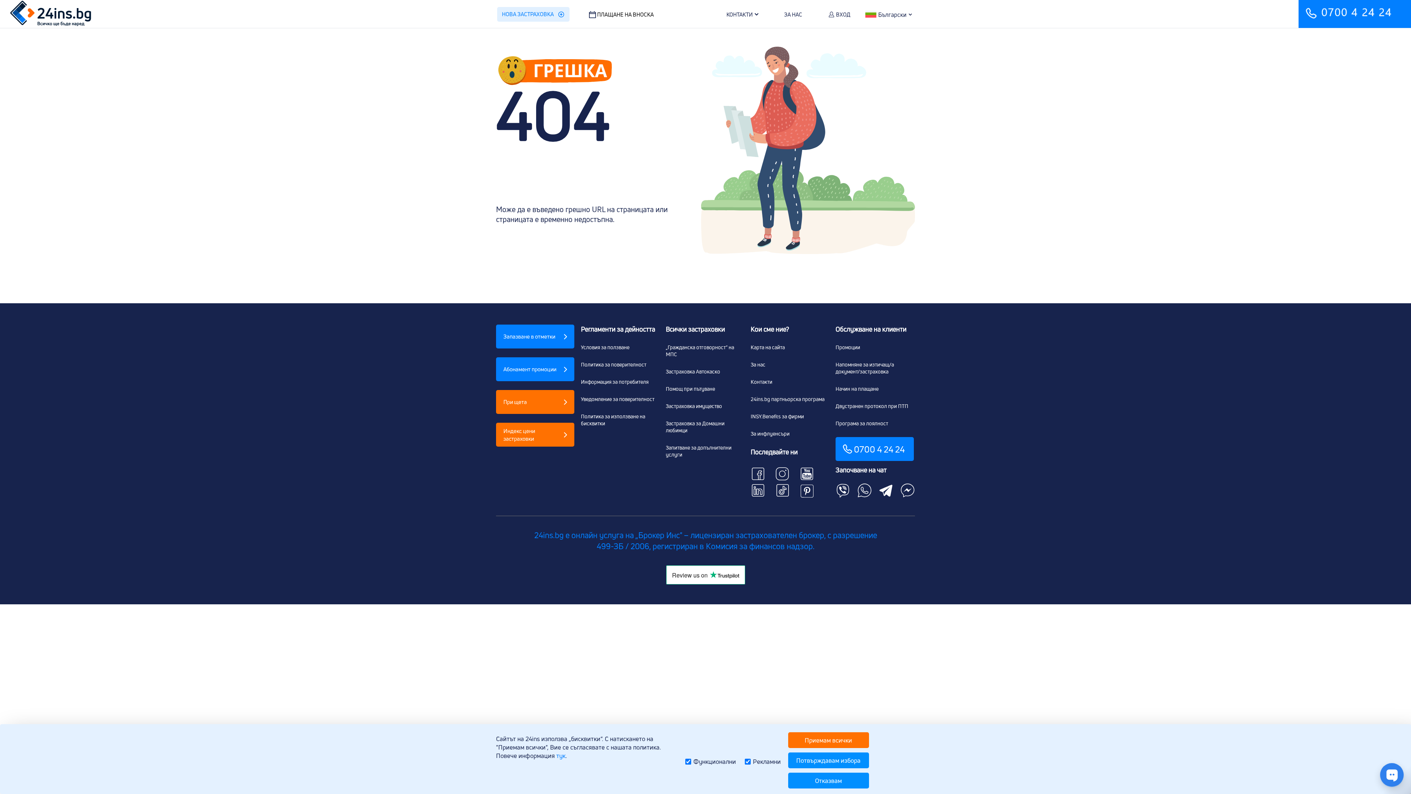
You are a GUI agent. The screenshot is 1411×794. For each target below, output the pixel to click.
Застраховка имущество (694, 406)
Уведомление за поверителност (617, 399)
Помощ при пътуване (690, 388)
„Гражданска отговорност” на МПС (700, 351)
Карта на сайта (768, 347)
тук (561, 755)
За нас (758, 364)
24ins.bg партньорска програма (788, 399)
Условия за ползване (605, 347)
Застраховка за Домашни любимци (695, 427)
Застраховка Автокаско (693, 371)
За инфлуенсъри (770, 433)
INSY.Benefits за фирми (777, 416)
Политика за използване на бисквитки (613, 420)
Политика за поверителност (613, 364)
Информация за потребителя (615, 381)
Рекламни (767, 761)
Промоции (848, 347)
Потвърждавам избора (828, 760)
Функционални (714, 761)
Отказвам (828, 780)
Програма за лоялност (862, 423)
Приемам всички (828, 740)
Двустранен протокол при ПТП (872, 406)
